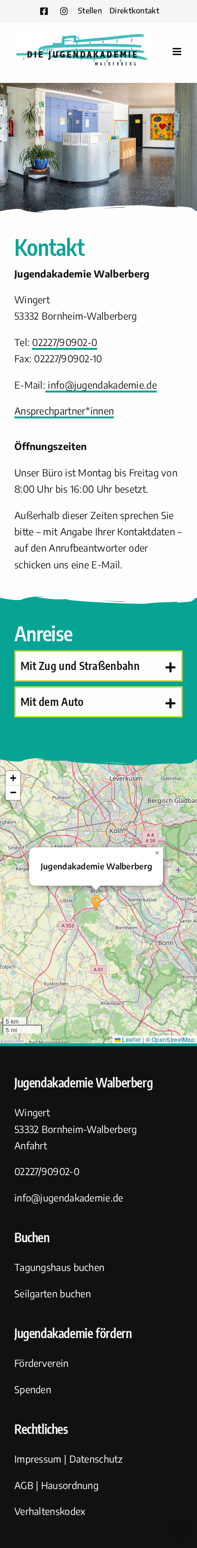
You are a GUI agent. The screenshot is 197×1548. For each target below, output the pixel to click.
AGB (23, 1485)
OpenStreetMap (173, 1039)
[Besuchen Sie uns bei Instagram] (64, 11)
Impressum (38, 1459)
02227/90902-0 (64, 342)
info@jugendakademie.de (101, 385)
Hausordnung (69, 1485)
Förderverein (41, 1363)
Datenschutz (95, 1459)
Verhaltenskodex (50, 1511)
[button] (98, 666)
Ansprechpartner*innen (64, 410)
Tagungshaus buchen (59, 1267)
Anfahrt (30, 1145)
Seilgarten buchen (52, 1293)
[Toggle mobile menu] (178, 51)
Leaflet (130, 1039)
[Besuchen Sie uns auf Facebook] (44, 11)
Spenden (32, 1389)
